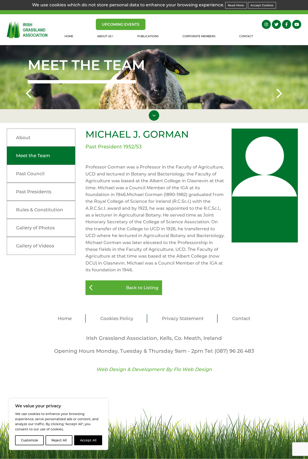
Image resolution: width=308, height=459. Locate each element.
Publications (148, 36)
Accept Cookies (262, 5)
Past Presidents (33, 191)
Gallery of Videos (35, 246)
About (23, 137)
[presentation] (28, 94)
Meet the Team (33, 155)
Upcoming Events (120, 24)
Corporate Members (198, 36)
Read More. (236, 5)
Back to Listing (142, 287)
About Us (104, 36)
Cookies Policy (116, 318)
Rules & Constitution (39, 209)
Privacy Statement (183, 318)
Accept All (88, 440)
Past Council (30, 173)
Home (68, 36)
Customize (29, 440)
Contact (246, 36)
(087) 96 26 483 (234, 351)
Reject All (59, 440)
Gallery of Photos (35, 228)
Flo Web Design (193, 369)
